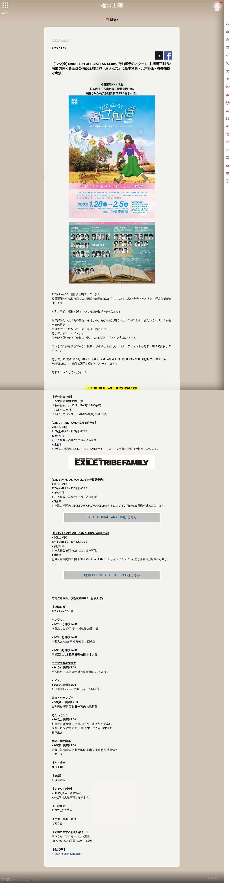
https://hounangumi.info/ (67, 853)
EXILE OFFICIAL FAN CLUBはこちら (112, 517)
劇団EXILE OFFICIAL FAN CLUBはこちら (112, 575)
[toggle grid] (5, 5)
